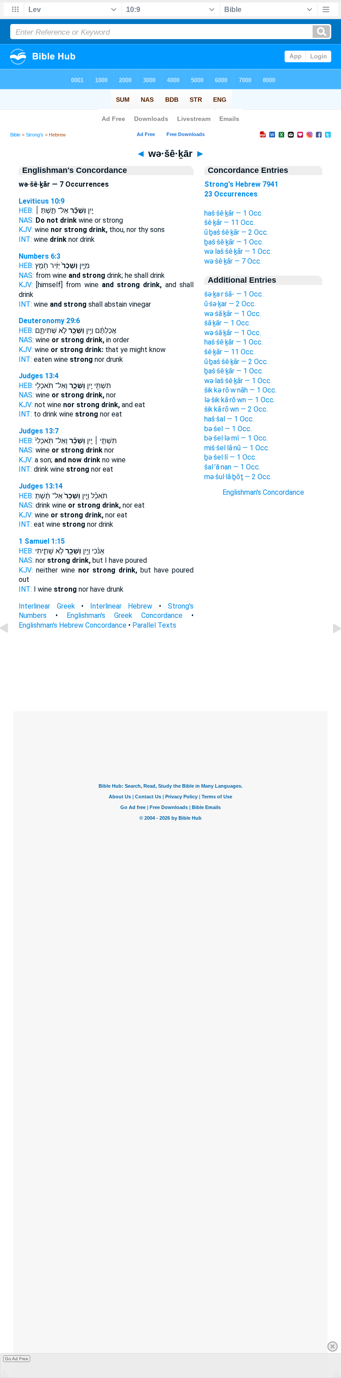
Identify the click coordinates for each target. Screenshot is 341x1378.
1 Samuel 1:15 (42, 541)
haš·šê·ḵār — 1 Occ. (233, 213)
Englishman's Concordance (263, 492)
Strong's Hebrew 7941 (241, 184)
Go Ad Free (16, 1358)
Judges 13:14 (41, 486)
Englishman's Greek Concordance (124, 615)
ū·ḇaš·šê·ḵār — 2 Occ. (236, 232)
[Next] (330, 648)
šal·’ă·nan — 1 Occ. (232, 467)
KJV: (26, 229)
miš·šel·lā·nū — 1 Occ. (237, 448)
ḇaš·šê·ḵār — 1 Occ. (233, 242)
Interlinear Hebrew (121, 606)
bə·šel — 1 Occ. (228, 429)
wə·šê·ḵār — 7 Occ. (233, 261)
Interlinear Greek (47, 606)
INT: (25, 239)
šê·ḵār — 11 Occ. (229, 222)
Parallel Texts (154, 625)
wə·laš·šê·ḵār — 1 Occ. (238, 251)
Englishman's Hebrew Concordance (73, 625)
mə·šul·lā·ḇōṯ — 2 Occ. (238, 477)
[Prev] (11, 648)
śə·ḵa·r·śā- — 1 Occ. (233, 294)
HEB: (26, 210)
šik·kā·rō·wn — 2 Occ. (236, 409)
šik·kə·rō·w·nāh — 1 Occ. (240, 390)
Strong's (35, 134)
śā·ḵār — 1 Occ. (227, 323)
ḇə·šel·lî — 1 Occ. (230, 457)
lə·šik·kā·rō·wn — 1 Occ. (239, 400)
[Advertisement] (263, 657)
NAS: (26, 220)
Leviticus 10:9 (41, 201)
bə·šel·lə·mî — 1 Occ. (236, 438)
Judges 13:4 (39, 376)
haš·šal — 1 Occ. (229, 419)
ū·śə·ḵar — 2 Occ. (230, 304)
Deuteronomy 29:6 (49, 320)
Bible (15, 134)
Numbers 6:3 (39, 256)
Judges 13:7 (39, 431)
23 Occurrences (231, 194)
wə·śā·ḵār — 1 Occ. (232, 313)
